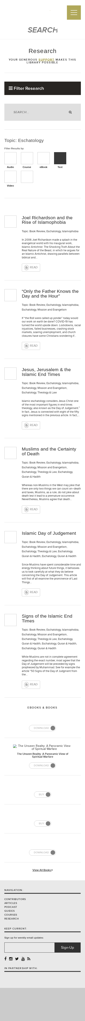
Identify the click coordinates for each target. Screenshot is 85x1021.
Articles (10, 903)
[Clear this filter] (27, 177)
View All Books (42, 870)
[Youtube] (23, 959)
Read (34, 267)
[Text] (60, 158)
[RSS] (28, 959)
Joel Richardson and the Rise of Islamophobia (47, 220)
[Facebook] (5, 959)
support (46, 59)
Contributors (15, 899)
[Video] (10, 177)
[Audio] (10, 158)
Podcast (10, 907)
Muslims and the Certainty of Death (49, 451)
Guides (9, 911)
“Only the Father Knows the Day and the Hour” (50, 293)
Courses (10, 914)
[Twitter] (17, 959)
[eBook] (43, 158)
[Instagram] (10, 959)
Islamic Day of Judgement (49, 533)
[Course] (27, 158)
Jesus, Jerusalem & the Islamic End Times (46, 372)
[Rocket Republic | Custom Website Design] (42, 1004)
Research (11, 918)
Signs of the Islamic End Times (47, 618)
